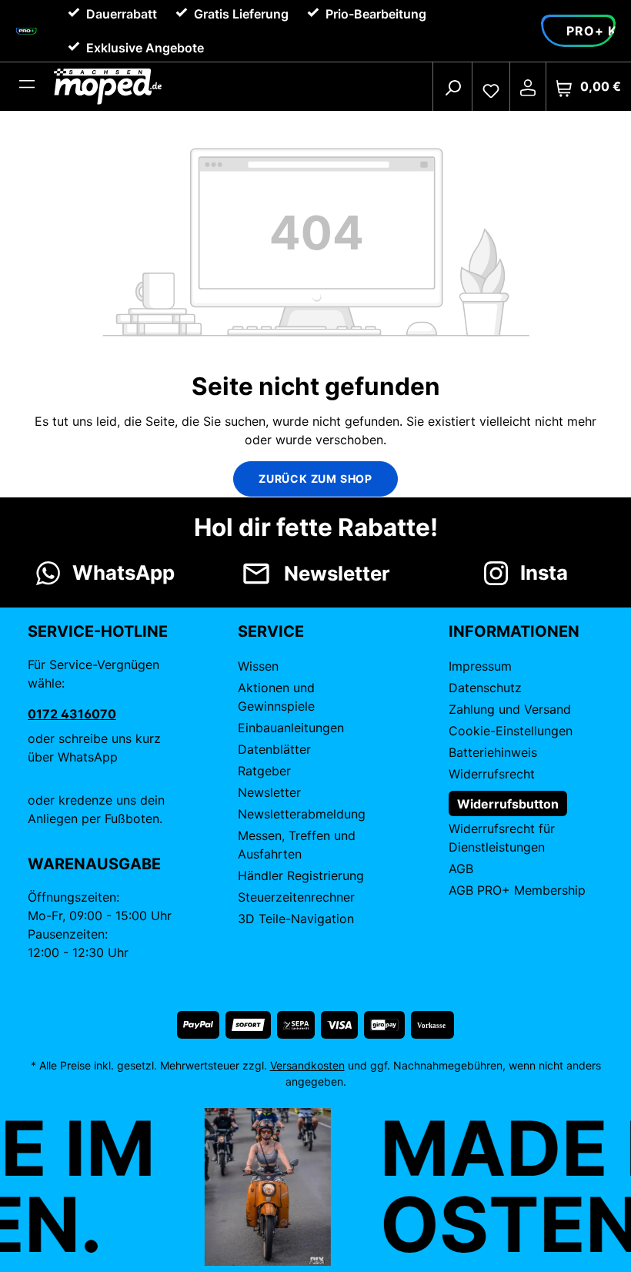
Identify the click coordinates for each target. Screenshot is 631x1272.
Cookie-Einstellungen (511, 730)
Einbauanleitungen (291, 727)
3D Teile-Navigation (296, 918)
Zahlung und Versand (510, 709)
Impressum (480, 666)
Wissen (258, 666)
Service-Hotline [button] (98, 631)
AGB (461, 868)
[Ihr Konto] (528, 87)
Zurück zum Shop (315, 478)
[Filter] (27, 87)
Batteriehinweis (493, 752)
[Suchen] (452, 87)
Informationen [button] (514, 631)
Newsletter (269, 792)
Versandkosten (307, 1065)
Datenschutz (485, 687)
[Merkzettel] (490, 87)
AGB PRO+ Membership (517, 890)
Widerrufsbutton (508, 804)
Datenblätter (274, 749)
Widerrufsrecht (492, 774)
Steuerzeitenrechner (296, 897)
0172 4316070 (72, 713)
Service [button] (271, 631)
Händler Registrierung (301, 875)
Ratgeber (264, 770)
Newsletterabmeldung (302, 814)
